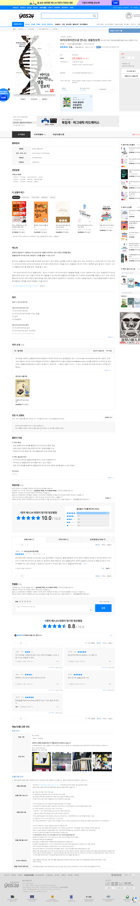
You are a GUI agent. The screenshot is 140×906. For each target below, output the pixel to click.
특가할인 (126, 24)
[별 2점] (20, 601)
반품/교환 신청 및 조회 (47, 785)
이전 (19, 544)
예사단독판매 (109, 24)
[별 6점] (25, 601)
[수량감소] (126, 57)
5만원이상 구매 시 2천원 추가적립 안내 (93, 65)
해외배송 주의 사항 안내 (131, 64)
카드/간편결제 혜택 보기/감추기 (93, 73)
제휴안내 (63, 875)
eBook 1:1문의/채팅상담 (126, 885)
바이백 (44, 24)
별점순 (109, 545)
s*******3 (28, 554)
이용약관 (20, 875)
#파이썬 (52, 197)
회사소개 (6, 875)
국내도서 (21, 29)
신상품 (33, 24)
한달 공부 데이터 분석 (107, 225)
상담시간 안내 (130, 888)
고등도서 (124, 276)
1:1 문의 (56, 785)
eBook (63, 89)
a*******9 (104, 667)
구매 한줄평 (91, 643)
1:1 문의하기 (110, 888)
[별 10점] (30, 601)
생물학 (36, 181)
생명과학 (29, 179)
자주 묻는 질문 (120, 888)
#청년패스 (45, 197)
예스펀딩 (68, 24)
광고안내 (57, 875)
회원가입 (120, 7)
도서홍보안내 (49, 875)
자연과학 (22, 179)
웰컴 (14, 29)
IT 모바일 (31, 29)
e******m (51, 713)
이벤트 (38, 24)
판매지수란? (94, 47)
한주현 (62, 44)
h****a (105, 690)
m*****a (124, 273)
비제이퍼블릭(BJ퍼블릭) (74, 44)
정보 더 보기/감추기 (73, 47)
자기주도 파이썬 (133, 232)
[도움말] (68, 62)
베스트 (27, 24)
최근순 (97, 545)
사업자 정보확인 (63, 887)
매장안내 (49, 24)
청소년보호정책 (39, 875)
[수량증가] (135, 57)
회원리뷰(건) (79, 47)
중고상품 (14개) (83, 89)
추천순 (103, 545)
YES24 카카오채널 (112, 875)
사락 (63, 24)
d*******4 (51, 667)
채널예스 (58, 24)
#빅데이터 (16, 197)
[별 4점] (22, 601)
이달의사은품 (118, 24)
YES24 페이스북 (115, 875)
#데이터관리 (25, 197)
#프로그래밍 (35, 197)
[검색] (94, 15)
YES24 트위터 (118, 875)
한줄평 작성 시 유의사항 (111, 602)
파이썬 (55, 29)
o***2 (123, 293)
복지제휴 (70, 875)
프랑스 (76, 103)
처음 (16, 544)
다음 (25, 544)
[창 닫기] (90, 96)
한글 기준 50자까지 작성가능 (26, 606)
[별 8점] (27, 601)
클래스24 (75, 24)
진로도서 (124, 296)
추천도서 (133, 24)
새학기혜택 (100, 24)
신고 (43, 554)
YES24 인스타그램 (120, 875)
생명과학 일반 (38, 179)
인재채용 (13, 875)
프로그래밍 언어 (43, 29)
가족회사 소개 (129, 875)
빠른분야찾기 (18, 24)
